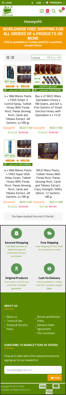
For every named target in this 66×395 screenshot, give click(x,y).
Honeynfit (9, 128)
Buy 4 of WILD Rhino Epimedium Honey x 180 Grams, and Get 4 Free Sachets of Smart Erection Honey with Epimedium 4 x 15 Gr (48, 105)
